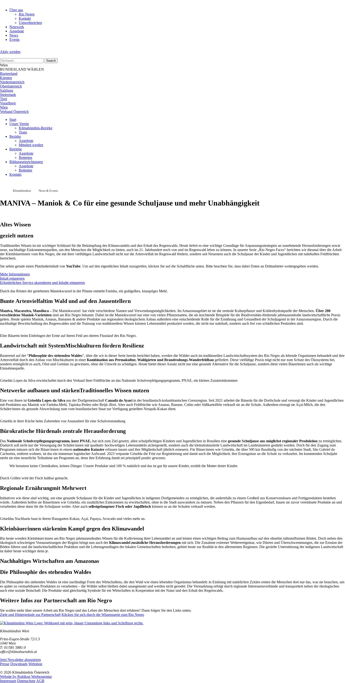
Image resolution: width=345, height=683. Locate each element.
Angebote (16, 31)
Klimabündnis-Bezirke (35, 128)
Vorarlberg (8, 103)
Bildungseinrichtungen (26, 162)
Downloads (18, 664)
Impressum (8, 681)
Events (14, 40)
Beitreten (25, 158)
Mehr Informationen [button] (15, 274)
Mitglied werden (31, 145)
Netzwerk (16, 27)
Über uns (16, 10)
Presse (4, 664)
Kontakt (25, 18)
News (13, 35)
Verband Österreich (14, 112)
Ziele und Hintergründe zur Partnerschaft (30, 615)
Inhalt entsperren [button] (12, 278)
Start (12, 120)
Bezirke (15, 136)
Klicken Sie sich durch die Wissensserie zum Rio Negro (102, 615)
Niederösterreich (12, 82)
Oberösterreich (11, 86)
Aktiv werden (10, 52)
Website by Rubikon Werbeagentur (26, 677)
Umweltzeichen (30, 23)
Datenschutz (26, 681)
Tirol (3, 99)
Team (23, 132)
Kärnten (6, 78)
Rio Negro (26, 14)
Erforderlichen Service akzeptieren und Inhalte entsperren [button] (42, 283)
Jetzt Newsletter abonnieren (20, 660)
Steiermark (8, 95)
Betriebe (15, 149)
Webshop (35, 664)
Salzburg (6, 90)
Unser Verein (19, 124)
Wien (4, 107)
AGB (40, 681)
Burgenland (8, 74)
